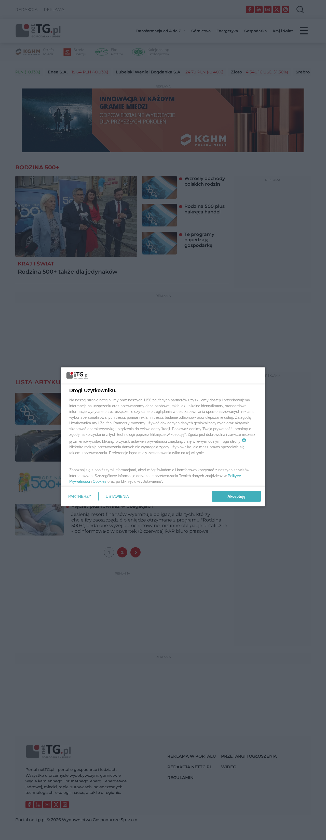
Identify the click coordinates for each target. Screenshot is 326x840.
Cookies (99, 481)
